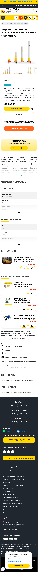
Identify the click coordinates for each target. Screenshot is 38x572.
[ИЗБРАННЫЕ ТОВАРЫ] (35, 17)
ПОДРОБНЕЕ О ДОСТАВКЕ (19, 368)
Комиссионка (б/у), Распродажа (13, 485)
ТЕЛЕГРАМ (24, 431)
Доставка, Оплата (8, 494)
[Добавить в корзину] (32, 109)
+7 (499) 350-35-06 (19, 422)
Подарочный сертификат (11, 473)
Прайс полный (7, 482)
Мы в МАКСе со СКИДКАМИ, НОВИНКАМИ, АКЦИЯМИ (19, 1)
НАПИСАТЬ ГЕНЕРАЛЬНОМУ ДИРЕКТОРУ (19, 458)
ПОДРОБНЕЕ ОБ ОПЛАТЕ (19, 338)
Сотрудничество (8, 491)
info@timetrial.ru (14, 529)
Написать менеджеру (20, 128)
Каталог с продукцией (10, 467)
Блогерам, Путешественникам (12, 500)
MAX (8, 431)
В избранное (19, 114)
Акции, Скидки (7, 470)
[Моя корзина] (30, 17)
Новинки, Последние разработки (13, 476)
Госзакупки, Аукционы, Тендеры (13, 503)
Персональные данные (10, 510)
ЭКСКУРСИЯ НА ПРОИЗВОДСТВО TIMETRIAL (19, 440)
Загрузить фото (19, 148)
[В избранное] (32, 268)
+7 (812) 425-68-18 (19, 405)
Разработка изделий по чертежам (13, 479)
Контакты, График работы (11, 497)
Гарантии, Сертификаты (10, 507)
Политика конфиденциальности (13, 513)
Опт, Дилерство (8, 488)
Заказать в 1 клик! (17, 108)
